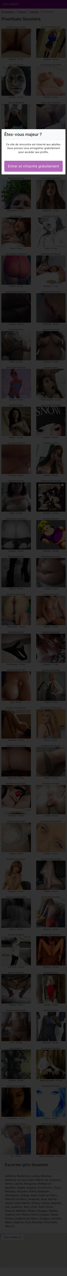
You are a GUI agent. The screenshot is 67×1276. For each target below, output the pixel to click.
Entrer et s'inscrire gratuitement (33, 166)
